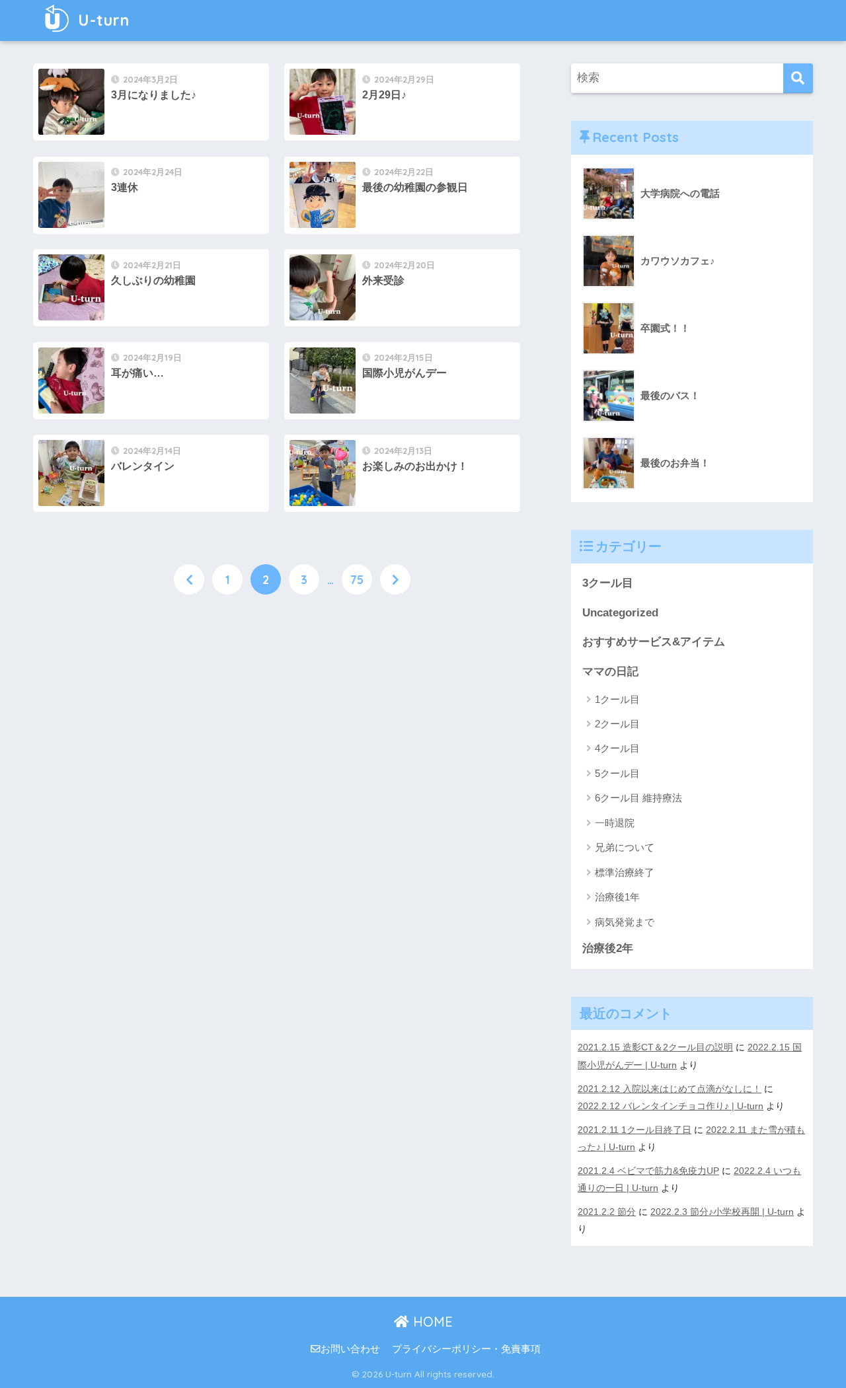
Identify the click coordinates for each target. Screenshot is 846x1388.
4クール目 (617, 748)
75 (357, 579)
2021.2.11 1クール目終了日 (634, 1129)
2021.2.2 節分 (607, 1211)
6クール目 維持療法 (638, 797)
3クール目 (607, 583)
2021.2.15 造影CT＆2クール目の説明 (655, 1047)
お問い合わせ (350, 1349)
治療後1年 (617, 896)
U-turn (101, 20)
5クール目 (617, 773)
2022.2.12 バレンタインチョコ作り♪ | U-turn (670, 1106)
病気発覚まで (624, 922)
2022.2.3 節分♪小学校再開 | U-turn (722, 1211)
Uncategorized (620, 612)
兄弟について (624, 847)
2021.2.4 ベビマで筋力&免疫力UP (648, 1170)
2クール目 (617, 723)
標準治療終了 (624, 872)
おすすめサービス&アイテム (653, 642)
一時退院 (614, 822)
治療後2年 (607, 948)
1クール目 (617, 699)
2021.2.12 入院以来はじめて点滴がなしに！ (669, 1088)
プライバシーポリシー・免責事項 (466, 1349)
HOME (431, 1321)
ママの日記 (610, 671)
